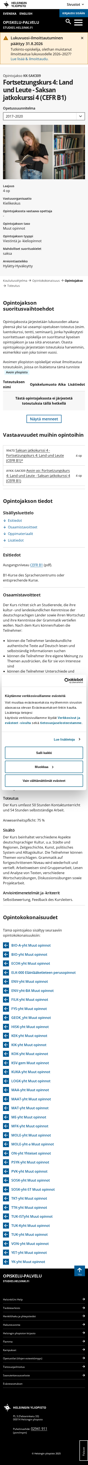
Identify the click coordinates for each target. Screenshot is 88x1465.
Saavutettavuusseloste (16, 1375)
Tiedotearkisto (11, 1308)
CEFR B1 (36, 565)
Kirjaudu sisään (73, 13)
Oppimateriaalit (20, 533)
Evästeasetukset (12, 1383)
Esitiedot (15, 520)
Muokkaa (41, 766)
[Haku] (68, 21)
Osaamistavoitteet (22, 527)
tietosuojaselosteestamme (61, 723)
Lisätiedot (16, 540)
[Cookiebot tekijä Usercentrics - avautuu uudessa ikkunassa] (64, 681)
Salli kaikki (44, 753)
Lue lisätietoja (64, 739)
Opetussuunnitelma (19, 108)
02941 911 (39, 1428)
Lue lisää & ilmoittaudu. (29, 59)
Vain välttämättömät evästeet (44, 780)
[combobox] (44, 116)
